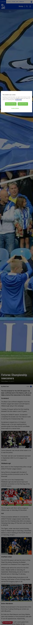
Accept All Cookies (23, 103)
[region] (16, 101)
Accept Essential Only (11, 103)
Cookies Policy (18, 99)
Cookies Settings (15, 108)
